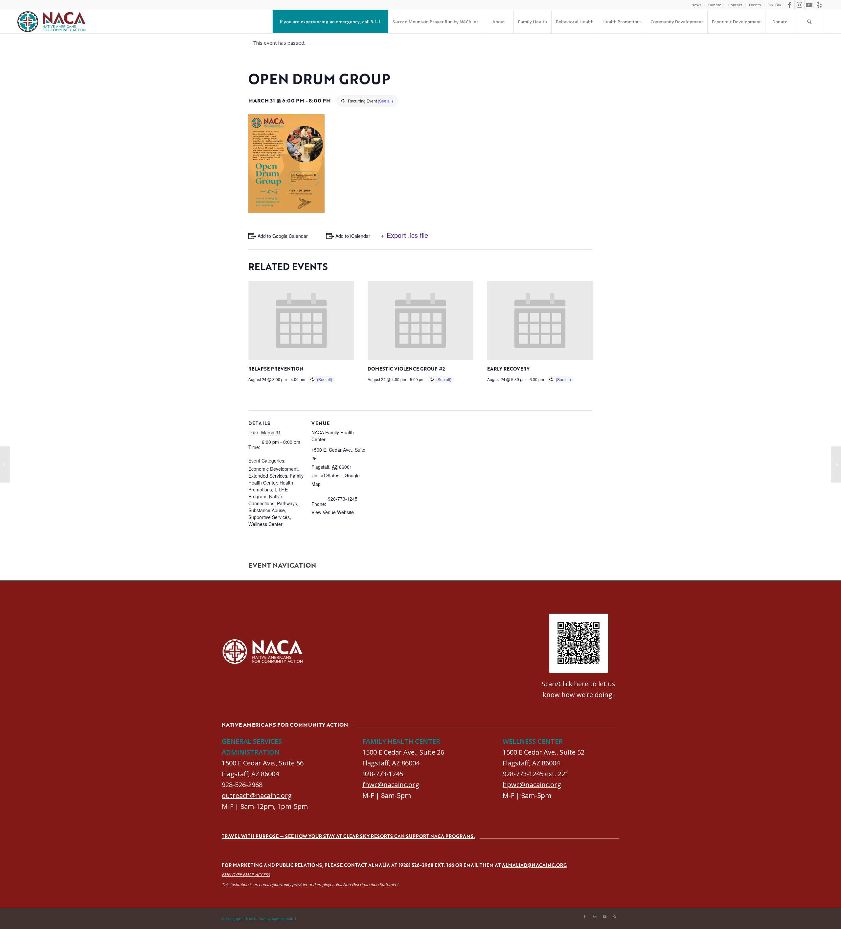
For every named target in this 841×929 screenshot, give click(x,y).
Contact (735, 4)
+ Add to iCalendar (350, 236)
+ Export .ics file (404, 235)
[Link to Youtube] (809, 5)
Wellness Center (265, 524)
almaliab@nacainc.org (534, 865)
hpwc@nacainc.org (532, 784)
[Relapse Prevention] (5, 464)
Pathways (287, 503)
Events (755, 4)
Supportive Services (269, 517)
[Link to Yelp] (819, 5)
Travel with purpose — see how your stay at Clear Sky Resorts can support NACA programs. (348, 836)
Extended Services (267, 475)
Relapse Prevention (275, 368)
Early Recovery (508, 368)
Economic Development (273, 468)
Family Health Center (276, 479)
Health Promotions (270, 486)
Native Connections (265, 500)
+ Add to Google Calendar (281, 236)
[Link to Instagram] (799, 5)
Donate (714, 4)
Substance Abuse (266, 510)
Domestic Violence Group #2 (406, 368)
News (696, 4)
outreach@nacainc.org (257, 795)
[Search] (809, 21)
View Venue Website (332, 512)
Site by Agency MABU (277, 918)
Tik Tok (774, 4)
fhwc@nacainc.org (390, 784)
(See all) (385, 100)
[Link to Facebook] (789, 5)
